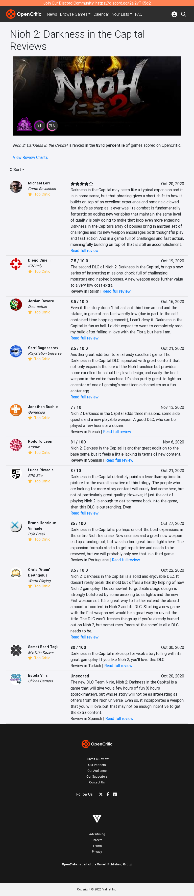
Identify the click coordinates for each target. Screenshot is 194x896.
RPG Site (35, 475)
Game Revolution (42, 188)
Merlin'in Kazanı (41, 652)
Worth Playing (39, 581)
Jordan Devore (41, 301)
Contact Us (97, 782)
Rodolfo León (40, 441)
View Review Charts (30, 157)
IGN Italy (35, 266)
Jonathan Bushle (43, 406)
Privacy (97, 852)
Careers (97, 840)
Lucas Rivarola (41, 470)
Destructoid (37, 306)
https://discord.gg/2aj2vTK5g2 (123, 3)
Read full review (84, 250)
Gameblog (36, 412)
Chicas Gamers (40, 681)
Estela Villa (37, 675)
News (52, 14)
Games (73, 14)
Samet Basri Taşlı (43, 647)
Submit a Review (97, 759)
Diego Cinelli (39, 260)
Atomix (33, 447)
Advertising (97, 834)
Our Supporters (97, 776)
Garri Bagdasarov (43, 348)
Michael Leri (39, 183)
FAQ (138, 14)
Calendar (101, 14)
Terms (97, 846)
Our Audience (97, 771)
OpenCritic (70, 864)
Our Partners (97, 765)
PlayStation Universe (44, 353)
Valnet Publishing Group (114, 864)
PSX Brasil (36, 534)
